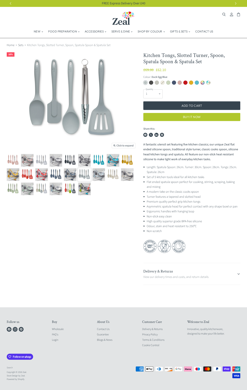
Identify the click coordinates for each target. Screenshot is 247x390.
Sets (20, 45)
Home (10, 45)
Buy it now (192, 117)
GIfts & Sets (179, 31)
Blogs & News (104, 340)
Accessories (94, 31)
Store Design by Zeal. (16, 375)
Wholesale (58, 329)
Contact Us (204, 31)
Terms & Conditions (153, 340)
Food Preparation (63, 31)
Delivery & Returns (152, 329)
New (37, 31)
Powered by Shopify (15, 379)
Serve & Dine (121, 31)
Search (10, 367)
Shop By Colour (150, 31)
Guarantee (103, 335)
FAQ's (55, 335)
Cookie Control (150, 345)
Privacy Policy (150, 335)
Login (55, 340)
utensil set (164, 144)
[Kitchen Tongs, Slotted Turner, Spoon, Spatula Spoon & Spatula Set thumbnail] (13, 160)
